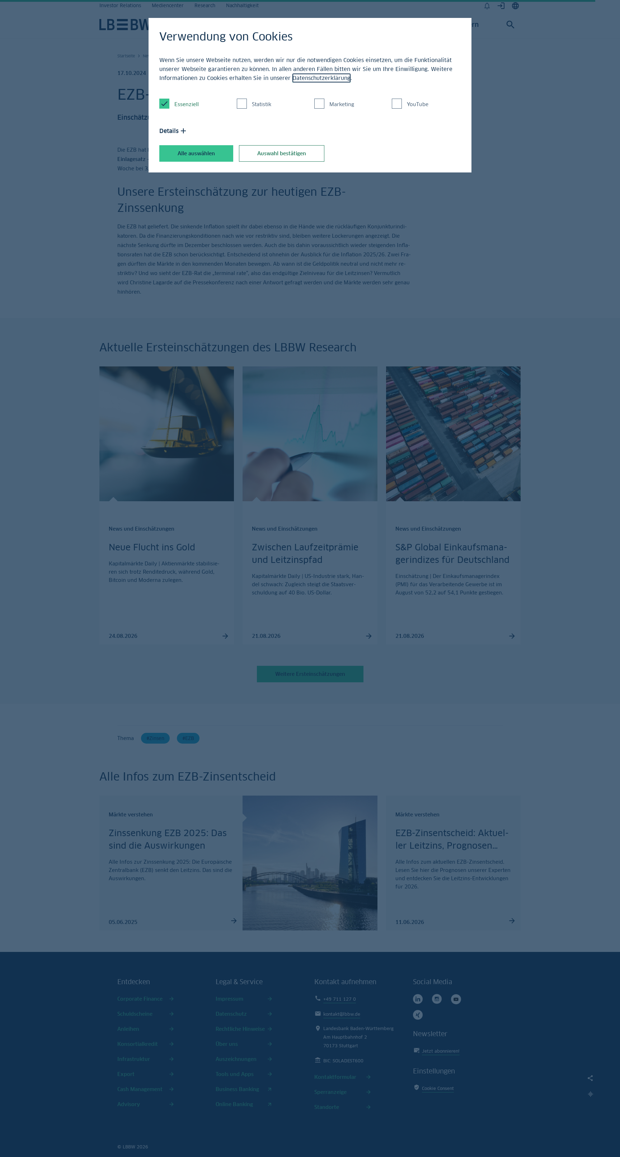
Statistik (261, 104)
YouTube (417, 104)
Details (169, 130)
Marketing (341, 104)
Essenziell (186, 104)
